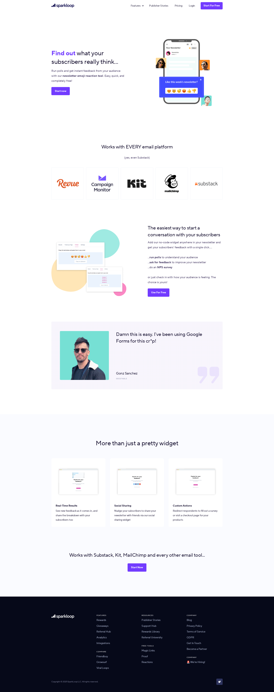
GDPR (190, 637)
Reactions (147, 662)
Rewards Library (151, 631)
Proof (145, 656)
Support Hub (149, 626)
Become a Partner (197, 649)
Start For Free (212, 5)
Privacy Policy (194, 626)
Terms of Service (196, 631)
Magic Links (148, 650)
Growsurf (101, 662)
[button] (137, 5)
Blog (189, 620)
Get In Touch (194, 643)
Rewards (101, 620)
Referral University (152, 637)
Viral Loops (102, 668)
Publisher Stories (158, 5)
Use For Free (158, 292)
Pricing (178, 5)
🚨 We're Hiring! (196, 662)
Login (192, 5)
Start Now (137, 567)
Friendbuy (102, 656)
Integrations (103, 643)
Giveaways (102, 626)
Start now (60, 91)
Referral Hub (103, 631)
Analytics (101, 637)
